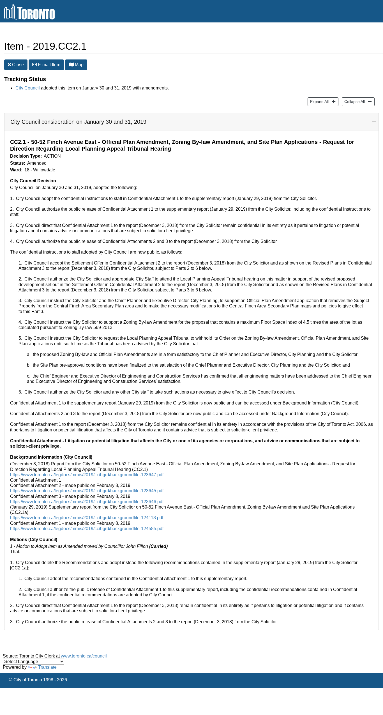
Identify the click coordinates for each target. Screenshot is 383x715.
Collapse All (353, 101)
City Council (27, 88)
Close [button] (17, 64)
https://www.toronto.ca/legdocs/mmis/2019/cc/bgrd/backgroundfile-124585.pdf (86, 528)
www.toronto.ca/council (84, 656)
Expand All (318, 101)
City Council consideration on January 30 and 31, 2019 (78, 122)
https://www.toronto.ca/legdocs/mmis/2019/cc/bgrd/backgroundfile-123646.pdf (86, 501)
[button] (71, 64)
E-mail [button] (48, 64)
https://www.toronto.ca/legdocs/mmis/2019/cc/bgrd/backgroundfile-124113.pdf (86, 517)
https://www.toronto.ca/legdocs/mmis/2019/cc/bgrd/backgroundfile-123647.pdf (86, 474)
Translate (47, 667)
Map (79, 64)
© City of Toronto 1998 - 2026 (38, 679)
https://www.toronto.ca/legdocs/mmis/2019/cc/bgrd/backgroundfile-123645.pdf (86, 490)
